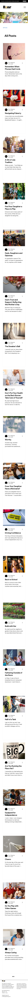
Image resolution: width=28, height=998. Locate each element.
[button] (24, 1)
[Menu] (25, 7)
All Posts (5, 27)
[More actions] (23, 63)
